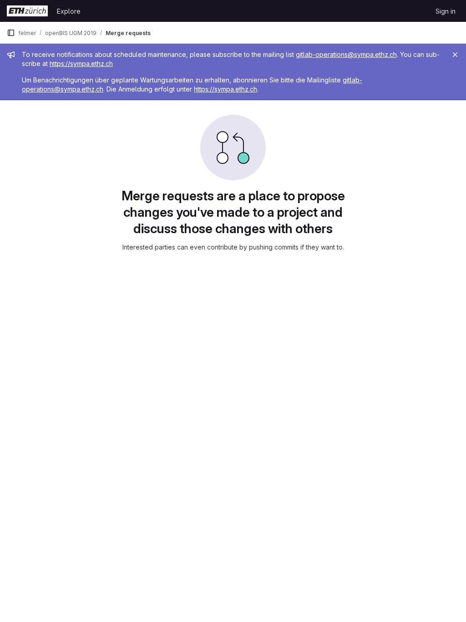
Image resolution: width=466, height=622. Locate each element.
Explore (69, 11)
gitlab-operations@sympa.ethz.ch (346, 54)
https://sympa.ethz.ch (81, 63)
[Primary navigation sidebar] (11, 32)
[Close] (455, 54)
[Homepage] (27, 11)
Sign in (446, 11)
